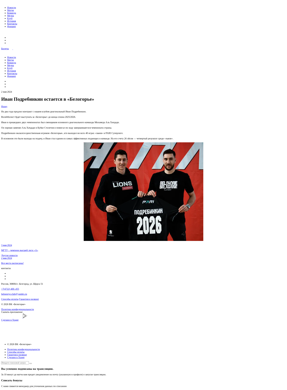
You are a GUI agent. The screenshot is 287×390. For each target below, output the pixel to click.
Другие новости (9, 255)
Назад (4, 106)
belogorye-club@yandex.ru (14, 294)
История (11, 21)
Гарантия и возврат (29, 299)
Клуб (9, 18)
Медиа (10, 15)
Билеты (5, 48)
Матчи (10, 10)
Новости (11, 7)
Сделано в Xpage (10, 320)
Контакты (12, 23)
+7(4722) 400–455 (10, 289)
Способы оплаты (10, 299)
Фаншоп (11, 26)
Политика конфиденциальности (17, 309)
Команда (11, 13)
